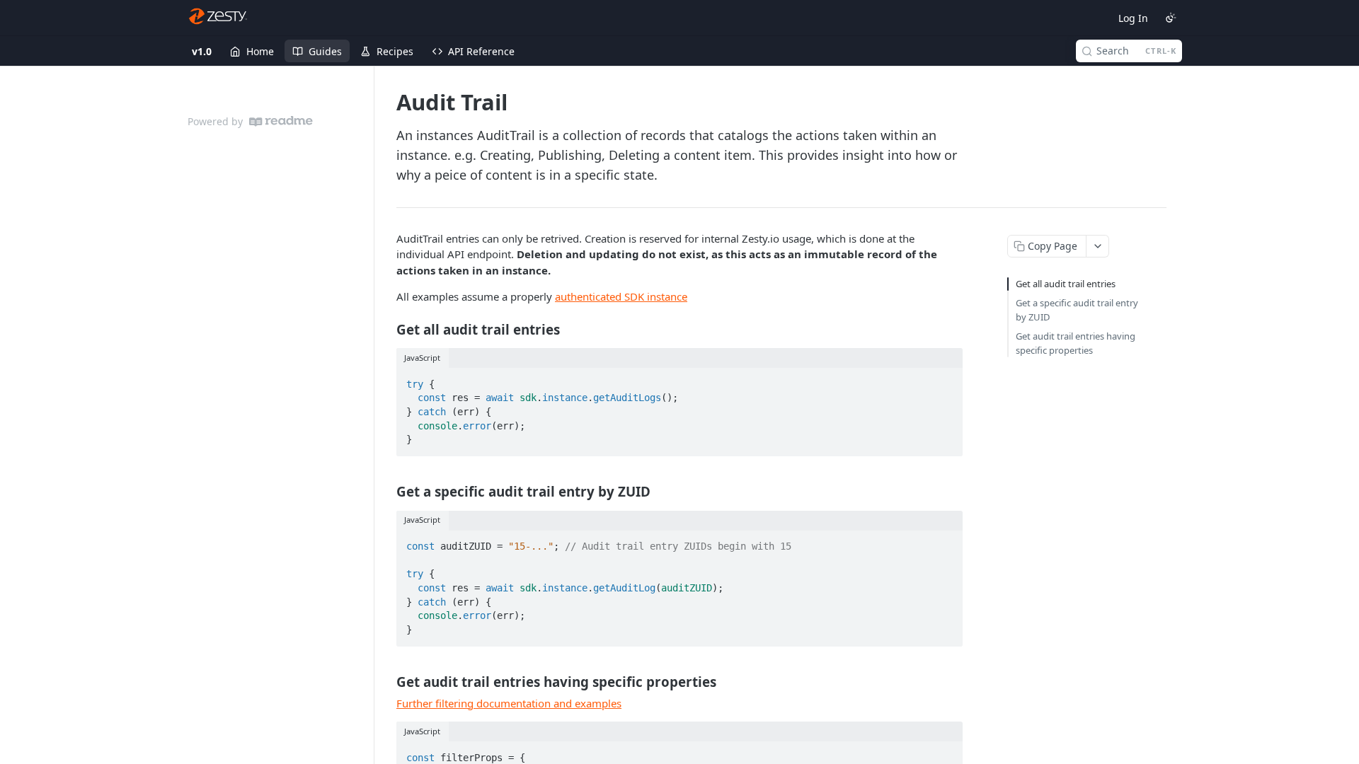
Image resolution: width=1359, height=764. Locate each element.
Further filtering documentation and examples (508, 703)
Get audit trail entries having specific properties (1075, 343)
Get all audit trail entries (1066, 283)
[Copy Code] (945, 380)
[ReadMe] (281, 121)
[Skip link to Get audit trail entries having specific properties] (387, 681)
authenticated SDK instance (621, 296)
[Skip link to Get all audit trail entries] (387, 329)
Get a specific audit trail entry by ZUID (1077, 309)
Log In (1133, 18)
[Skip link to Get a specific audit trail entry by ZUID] (387, 491)
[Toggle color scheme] (1170, 17)
